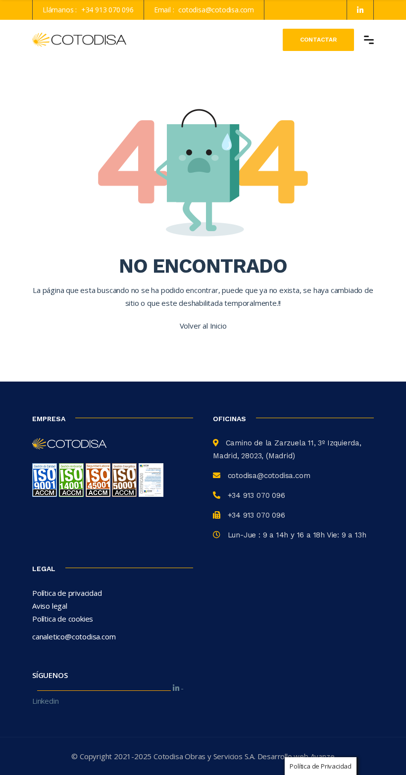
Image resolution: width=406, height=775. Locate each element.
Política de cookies (62, 619)
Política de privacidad (67, 593)
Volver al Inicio (203, 326)
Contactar (318, 39)
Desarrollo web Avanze (296, 756)
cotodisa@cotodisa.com (216, 9)
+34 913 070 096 (107, 9)
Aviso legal (49, 606)
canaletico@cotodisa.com (73, 636)
